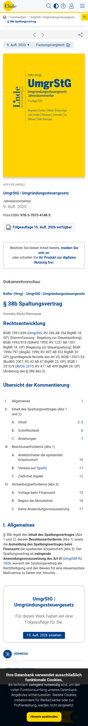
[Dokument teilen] (80, 34)
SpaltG (42, 468)
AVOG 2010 (25, 366)
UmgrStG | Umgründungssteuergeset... (53, 17)
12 (81, 476)
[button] (48, 6)
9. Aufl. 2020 (16, 45)
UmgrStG (35, 333)
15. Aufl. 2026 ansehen (44, 635)
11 (81, 468)
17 (81, 509)
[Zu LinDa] (9, 6)
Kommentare (18, 17)
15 (81, 493)
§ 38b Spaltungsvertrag (21, 21)
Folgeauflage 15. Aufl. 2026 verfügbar (42, 227)
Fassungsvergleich (50, 45)
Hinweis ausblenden (44, 716)
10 (81, 460)
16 (81, 501)
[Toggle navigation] (71, 6)
